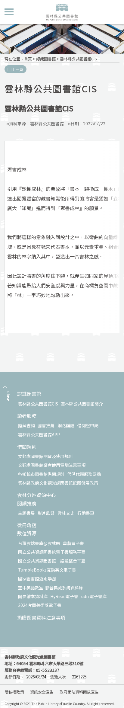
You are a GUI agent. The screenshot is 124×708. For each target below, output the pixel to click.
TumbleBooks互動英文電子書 (47, 570)
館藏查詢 (26, 425)
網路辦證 (65, 425)
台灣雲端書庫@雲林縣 (39, 543)
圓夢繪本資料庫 (33, 596)
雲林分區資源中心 (36, 495)
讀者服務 (26, 416)
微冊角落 (26, 525)
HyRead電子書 (64, 596)
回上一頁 (15, 69)
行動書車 (85, 513)
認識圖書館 (46, 59)
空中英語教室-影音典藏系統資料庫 (50, 588)
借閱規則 (26, 447)
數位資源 (26, 533)
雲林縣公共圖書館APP (39, 434)
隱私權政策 (14, 692)
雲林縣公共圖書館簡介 (82, 404)
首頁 (28, 59)
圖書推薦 (46, 425)
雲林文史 (65, 513)
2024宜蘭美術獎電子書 (39, 605)
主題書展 (26, 513)
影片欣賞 (46, 513)
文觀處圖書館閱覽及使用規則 (45, 456)
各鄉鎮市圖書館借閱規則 (41, 474)
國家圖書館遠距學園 (37, 578)
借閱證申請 (87, 425)
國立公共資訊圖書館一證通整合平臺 (51, 561)
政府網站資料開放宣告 (79, 692)
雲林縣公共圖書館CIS (78, 59)
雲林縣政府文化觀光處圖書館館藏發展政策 (58, 483)
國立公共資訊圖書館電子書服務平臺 (51, 552)
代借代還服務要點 (84, 474)
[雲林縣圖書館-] (62, 12)
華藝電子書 (73, 543)
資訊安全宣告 (42, 692)
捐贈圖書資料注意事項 (41, 618)
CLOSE (8, 396)
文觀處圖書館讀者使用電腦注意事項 (51, 465)
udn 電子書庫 (94, 596)
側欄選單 (9, 11)
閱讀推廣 (26, 504)
